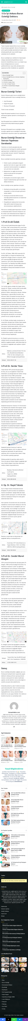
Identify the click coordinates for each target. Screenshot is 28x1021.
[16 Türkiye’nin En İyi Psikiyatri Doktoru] (5, 864)
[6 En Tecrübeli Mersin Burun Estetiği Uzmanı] (7, 740)
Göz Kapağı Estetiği (7, 992)
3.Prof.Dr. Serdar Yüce (9, 82)
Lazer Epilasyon (6, 999)
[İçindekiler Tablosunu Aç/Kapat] (23, 73)
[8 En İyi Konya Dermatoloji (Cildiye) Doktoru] (5, 844)
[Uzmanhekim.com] (10, 2)
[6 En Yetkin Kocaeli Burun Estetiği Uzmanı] (21, 754)
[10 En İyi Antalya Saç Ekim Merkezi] (14, 970)
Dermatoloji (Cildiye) (7, 985)
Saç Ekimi (4, 1006)
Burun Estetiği (11, 7)
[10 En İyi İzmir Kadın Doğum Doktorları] (5, 959)
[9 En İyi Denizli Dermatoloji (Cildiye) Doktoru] (23, 959)
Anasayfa (5, 7)
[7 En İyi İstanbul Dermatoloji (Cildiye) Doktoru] (5, 858)
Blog (3, 980)
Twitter (3, 875)
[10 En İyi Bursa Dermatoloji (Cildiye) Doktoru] (5, 837)
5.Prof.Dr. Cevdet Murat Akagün (11, 85)
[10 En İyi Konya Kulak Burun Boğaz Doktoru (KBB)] (5, 851)
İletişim (3, 916)
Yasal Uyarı (4, 913)
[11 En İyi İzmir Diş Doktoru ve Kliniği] (5, 970)
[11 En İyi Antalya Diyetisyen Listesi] (23, 964)
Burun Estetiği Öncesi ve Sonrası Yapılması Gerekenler (13, 77)
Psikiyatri (4, 1001)
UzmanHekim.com (14, 712)
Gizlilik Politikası (5, 911)
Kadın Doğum (5, 994)
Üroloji (3, 1008)
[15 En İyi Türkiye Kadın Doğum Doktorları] (14, 959)
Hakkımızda (4, 906)
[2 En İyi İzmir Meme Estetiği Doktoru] (23, 970)
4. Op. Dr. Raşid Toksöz (9, 84)
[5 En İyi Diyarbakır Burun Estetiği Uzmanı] (21, 740)
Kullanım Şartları (5, 908)
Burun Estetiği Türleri (8, 75)
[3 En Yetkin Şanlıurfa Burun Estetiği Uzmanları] (5, 822)
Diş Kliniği (4, 987)
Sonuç (4, 87)
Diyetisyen (4, 989)
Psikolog (4, 1004)
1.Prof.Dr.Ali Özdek (7, 80)
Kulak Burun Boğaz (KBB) (8, 996)
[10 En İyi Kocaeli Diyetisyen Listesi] (14, 964)
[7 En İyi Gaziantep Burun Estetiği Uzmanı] (7, 754)
